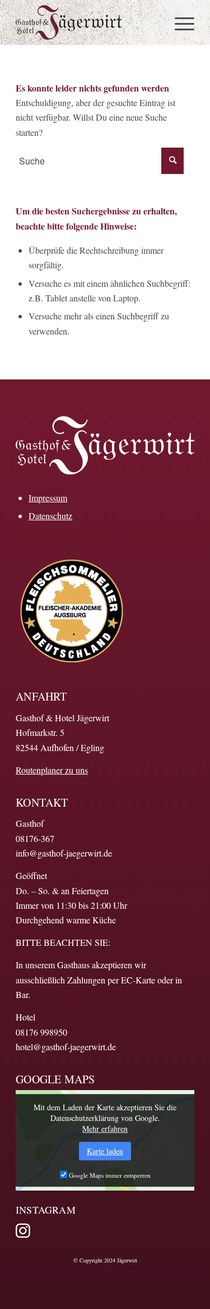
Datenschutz (50, 515)
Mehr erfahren (105, 1128)
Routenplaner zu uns (52, 770)
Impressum (48, 498)
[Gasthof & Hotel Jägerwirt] (87, 22)
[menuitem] (179, 22)
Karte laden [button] (105, 1151)
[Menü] (179, 22)
